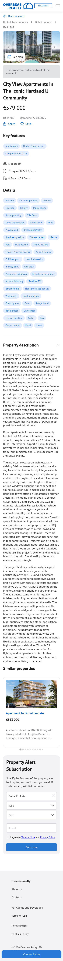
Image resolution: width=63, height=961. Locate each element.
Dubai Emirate (43, 22)
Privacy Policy (47, 837)
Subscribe (31, 847)
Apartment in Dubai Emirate (25, 713)
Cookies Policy (20, 934)
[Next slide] (54, 47)
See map (18, 57)
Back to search (16, 16)
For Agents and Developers (28, 907)
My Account (43, 5)
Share (11, 124)
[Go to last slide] (9, 47)
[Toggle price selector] (52, 815)
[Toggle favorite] (52, 685)
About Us (17, 889)
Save (28, 124)
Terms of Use (28, 837)
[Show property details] (58, 345)
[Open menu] (58, 6)
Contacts (17, 897)
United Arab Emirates (15, 22)
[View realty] (31, 694)
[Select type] (52, 805)
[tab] (14, 60)
